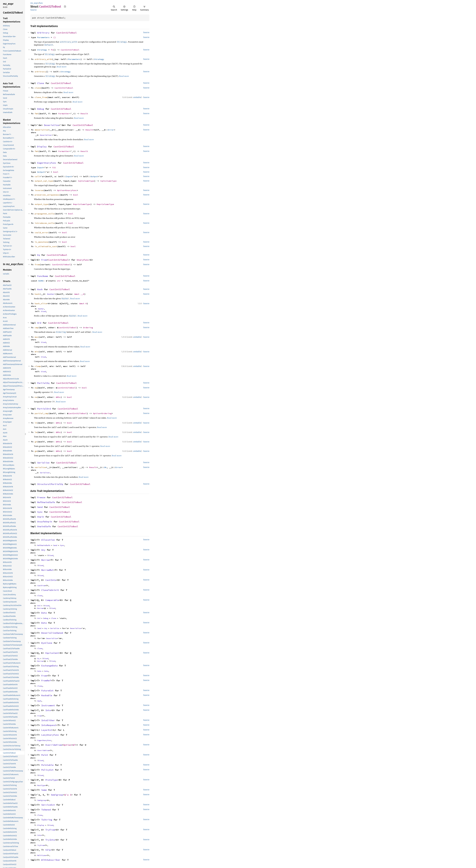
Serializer (45, 473)
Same (44, 789)
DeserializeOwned (52, 632)
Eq (38, 255)
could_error (41, 232)
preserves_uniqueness (47, 195)
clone (38, 88)
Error (111, 130)
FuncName (42, 276)
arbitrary (40, 71)
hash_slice (41, 303)
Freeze (41, 497)
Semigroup (57, 794)
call (37, 176)
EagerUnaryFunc (46, 162)
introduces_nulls (45, 223)
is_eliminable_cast (46, 246)
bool (55, 172)
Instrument (48, 705)
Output (41, 172)
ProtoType (51, 779)
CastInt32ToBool (66, 32)
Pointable (47, 765)
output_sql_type (44, 181)
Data (44, 612)
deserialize (41, 130)
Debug (40, 108)
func (41, 3)
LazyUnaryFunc (50, 734)
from (37, 264)
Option (60, 190)
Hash (40, 289)
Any (43, 549)
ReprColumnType (81, 204)
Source (33, 10)
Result (84, 113)
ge (36, 451)
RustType (41, 785)
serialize (40, 467)
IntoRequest (48, 725)
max (36, 337)
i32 (54, 167)
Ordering (88, 327)
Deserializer (46, 135)
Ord (39, 322)
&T (74, 744)
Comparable (52, 600)
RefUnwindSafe (46, 502)
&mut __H (79, 294)
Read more (61, 66)
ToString (46, 819)
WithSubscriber (50, 859)
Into (48, 710)
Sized (43, 311)
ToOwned (46, 809)
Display (42, 146)
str (59, 280)
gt (36, 441)
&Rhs (58, 397)
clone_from (41, 97)
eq (36, 387)
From (44, 259)
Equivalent (52, 653)
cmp (36, 327)
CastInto (50, 580)
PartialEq (43, 383)
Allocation (48, 539)
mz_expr (34, 3)
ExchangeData (49, 665)
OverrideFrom (53, 744)
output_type (41, 204)
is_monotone (41, 242)
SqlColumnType (86, 181)
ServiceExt (48, 804)
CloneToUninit (50, 590)
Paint (44, 754)
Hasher (51, 294)
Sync (40, 511)
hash (37, 294)
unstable (137, 97)
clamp (38, 366)
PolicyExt (47, 769)
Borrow (45, 559)
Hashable (46, 695)
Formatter (63, 113)
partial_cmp (41, 413)
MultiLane (41, 855)
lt (36, 423)
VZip (48, 849)
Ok (105, 467)
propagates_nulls (45, 213)
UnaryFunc (71, 190)
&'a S (67, 794)
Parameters (43, 37)
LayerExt (46, 730)
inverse (39, 190)
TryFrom (50, 829)
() (54, 37)
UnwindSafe (44, 526)
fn (52, 50)
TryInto (50, 839)
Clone (40, 83)
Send (40, 507)
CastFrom (41, 585)
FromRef (46, 680)
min (36, 351)
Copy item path (65, 6)
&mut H (83, 303)
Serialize (43, 462)
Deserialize (51, 125)
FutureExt (47, 690)
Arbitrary (43, 32)
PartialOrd (44, 408)
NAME (40, 280)
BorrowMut (47, 570)
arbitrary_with (43, 59)
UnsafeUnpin (44, 521)
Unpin (40, 516)
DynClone (46, 642)
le (36, 432)
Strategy (42, 50)
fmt (36, 113)
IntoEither (48, 720)
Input (40, 167)
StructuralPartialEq (50, 484)
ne (36, 397)
